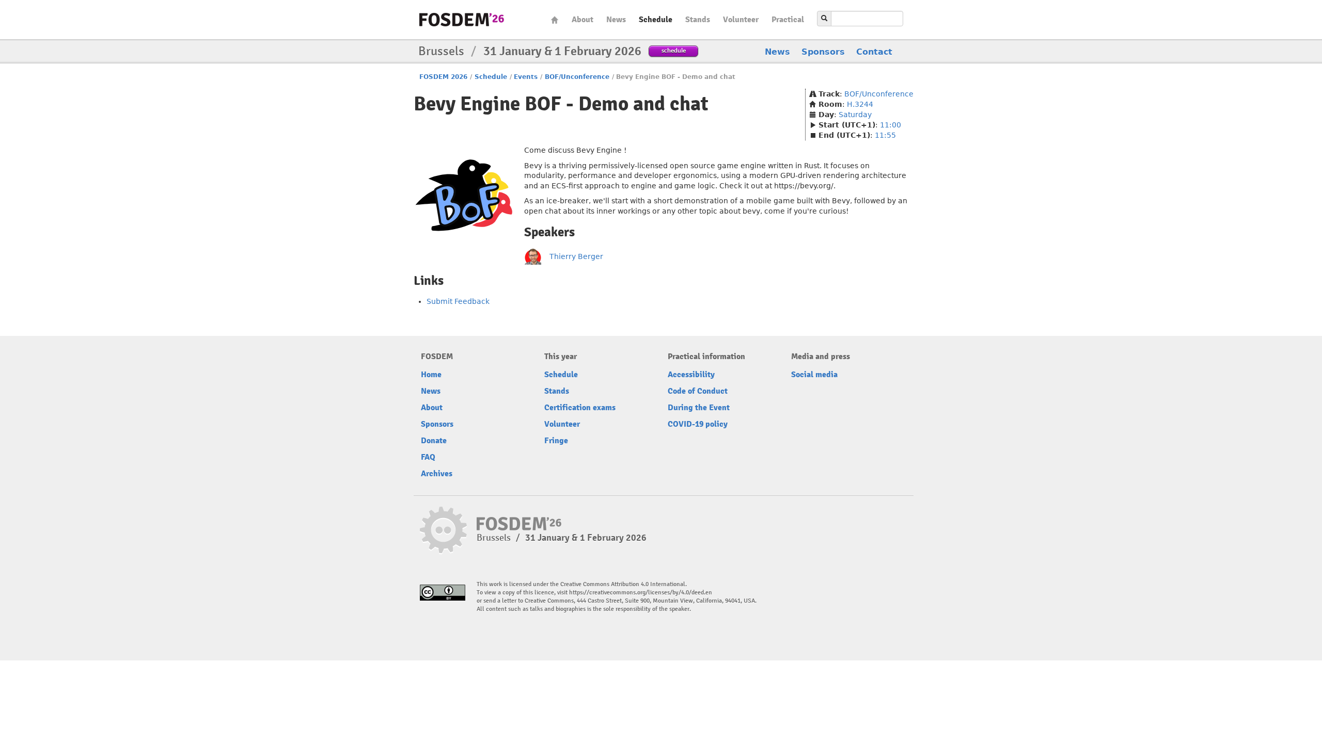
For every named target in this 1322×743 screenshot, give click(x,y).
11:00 (890, 125)
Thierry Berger (576, 256)
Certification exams (580, 407)
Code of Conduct (698, 391)
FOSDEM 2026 (443, 76)
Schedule (655, 19)
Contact (874, 52)
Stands (697, 19)
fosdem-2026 (461, 19)
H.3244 (860, 104)
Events (526, 76)
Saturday (855, 114)
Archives (436, 474)
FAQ (428, 457)
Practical (788, 19)
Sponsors (823, 52)
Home (554, 20)
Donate (434, 440)
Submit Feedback (458, 301)
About (582, 19)
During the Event (699, 407)
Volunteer (741, 19)
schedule (674, 50)
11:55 (885, 135)
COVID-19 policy (698, 424)
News (616, 19)
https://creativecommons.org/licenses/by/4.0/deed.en (640, 592)
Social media (814, 374)
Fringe (556, 440)
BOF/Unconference (577, 76)
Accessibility (691, 374)
